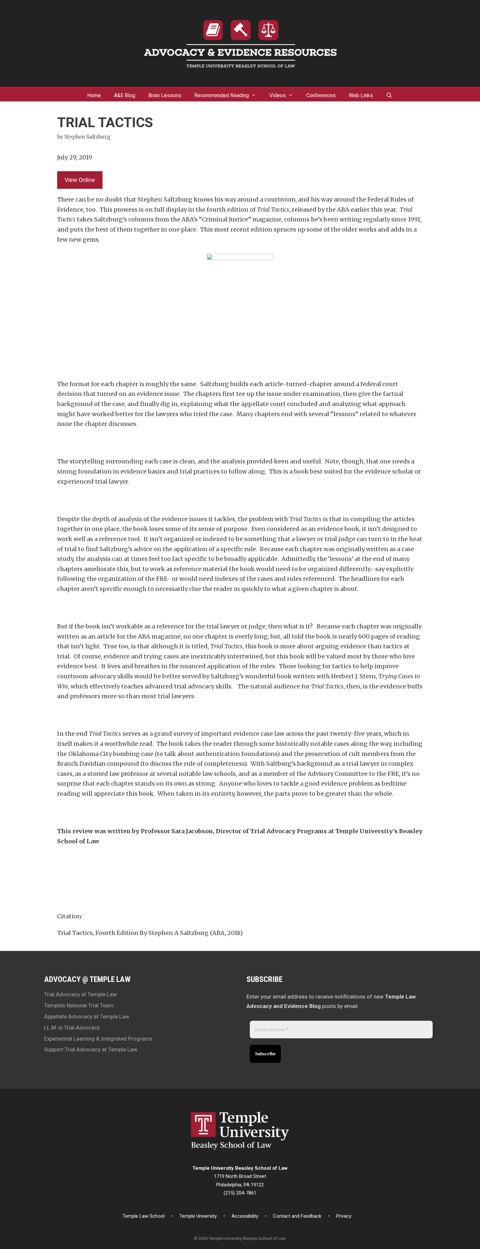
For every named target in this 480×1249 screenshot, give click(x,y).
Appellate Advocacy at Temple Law (86, 1016)
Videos (277, 95)
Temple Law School (143, 1216)
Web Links (361, 95)
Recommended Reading (221, 95)
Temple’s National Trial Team (79, 1005)
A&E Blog (124, 95)
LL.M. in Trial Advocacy (72, 1027)
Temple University (198, 1216)
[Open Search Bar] (389, 94)
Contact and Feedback (297, 1216)
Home (94, 95)
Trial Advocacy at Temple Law (80, 994)
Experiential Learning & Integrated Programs (98, 1038)
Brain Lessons (164, 95)
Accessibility (245, 1216)
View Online (80, 179)
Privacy (343, 1216)
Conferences (321, 95)
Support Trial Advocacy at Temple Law (90, 1049)
